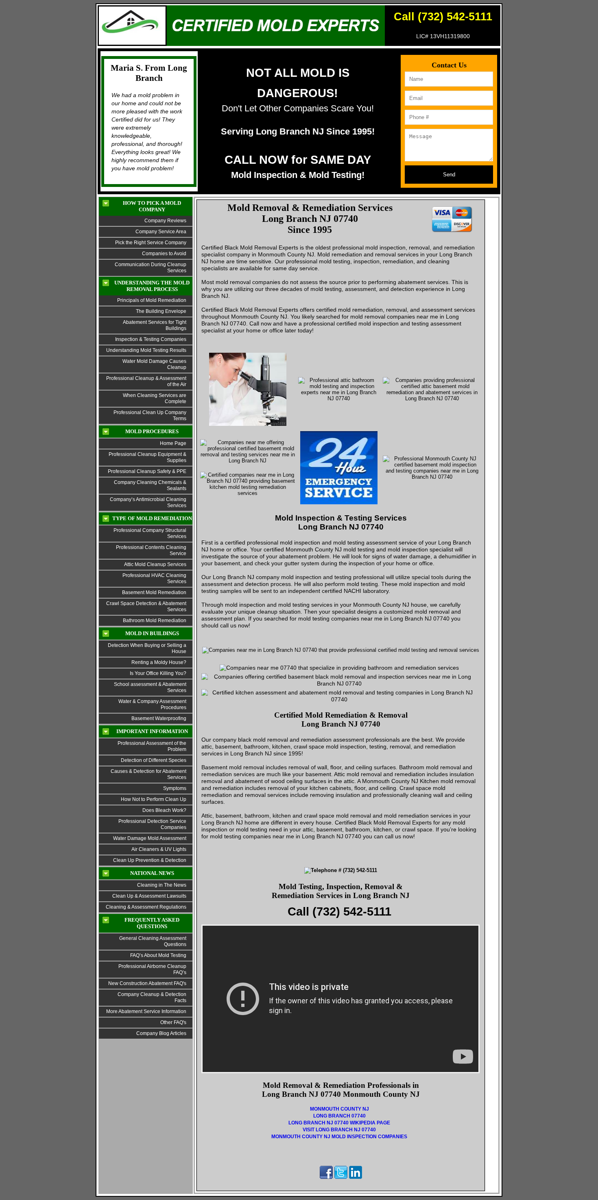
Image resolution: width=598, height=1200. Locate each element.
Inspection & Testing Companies (150, 339)
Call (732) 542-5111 (443, 17)
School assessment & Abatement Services (150, 687)
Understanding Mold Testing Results (146, 350)
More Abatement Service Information (146, 1011)
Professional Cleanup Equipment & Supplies (147, 457)
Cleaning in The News (161, 885)
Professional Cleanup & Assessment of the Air (146, 381)
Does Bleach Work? (164, 810)
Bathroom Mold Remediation (154, 620)
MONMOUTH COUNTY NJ (339, 1109)
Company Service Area (160, 231)
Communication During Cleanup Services (150, 267)
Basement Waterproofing (158, 718)
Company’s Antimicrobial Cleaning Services (148, 502)
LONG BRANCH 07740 (339, 1116)
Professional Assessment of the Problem (152, 746)
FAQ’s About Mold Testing (158, 955)
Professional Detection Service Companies (151, 824)
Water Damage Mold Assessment (149, 838)
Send (449, 174)
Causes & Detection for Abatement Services (148, 774)
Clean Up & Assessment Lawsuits (149, 896)
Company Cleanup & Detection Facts (152, 997)
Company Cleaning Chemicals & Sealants (150, 485)
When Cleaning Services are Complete (154, 398)
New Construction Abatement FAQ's (147, 983)
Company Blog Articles (161, 1033)
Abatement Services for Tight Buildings (154, 325)
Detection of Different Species (153, 760)
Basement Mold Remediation (154, 592)
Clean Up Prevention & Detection (149, 860)
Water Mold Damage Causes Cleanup (154, 364)
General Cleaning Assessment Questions (152, 941)
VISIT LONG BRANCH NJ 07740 (339, 1130)
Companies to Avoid (164, 253)
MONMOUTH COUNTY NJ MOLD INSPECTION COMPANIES (339, 1136)
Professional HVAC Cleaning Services (154, 578)
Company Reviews (165, 221)
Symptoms (174, 788)
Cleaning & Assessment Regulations (146, 907)
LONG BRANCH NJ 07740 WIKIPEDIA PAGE (339, 1123)
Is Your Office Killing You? (158, 673)
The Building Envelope (161, 311)
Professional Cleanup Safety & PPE (147, 471)
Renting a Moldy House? (158, 662)
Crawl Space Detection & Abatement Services (146, 606)
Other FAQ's (173, 1022)
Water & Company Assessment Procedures (152, 704)
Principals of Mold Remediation (151, 300)
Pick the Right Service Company (150, 242)
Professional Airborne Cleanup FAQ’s (152, 969)
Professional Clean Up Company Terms (149, 415)
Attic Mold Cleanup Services (155, 564)
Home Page (173, 443)
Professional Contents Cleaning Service (151, 550)
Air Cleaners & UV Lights (158, 849)
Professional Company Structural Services (149, 533)
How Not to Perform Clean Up (153, 799)
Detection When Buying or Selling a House (147, 648)
